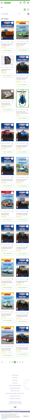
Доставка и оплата (15, 388)
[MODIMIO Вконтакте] (15, 407)
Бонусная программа (15, 385)
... (7, 362)
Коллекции (15, 375)
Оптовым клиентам (15, 398)
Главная (2, 7)
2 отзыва (9, 351)
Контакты (15, 383)
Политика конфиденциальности (15, 393)
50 (12, 362)
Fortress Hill (17, 409)
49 (9, 362)
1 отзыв (24, 81)
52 (17, 362)
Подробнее (4, 418)
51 (14, 362)
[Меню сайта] (2, 2)
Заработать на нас (15, 396)
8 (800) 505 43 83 (15, 402)
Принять (25, 416)
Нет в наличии (7, 50)
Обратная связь (15, 390)
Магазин (15, 377)
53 (20, 362)
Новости (15, 380)
